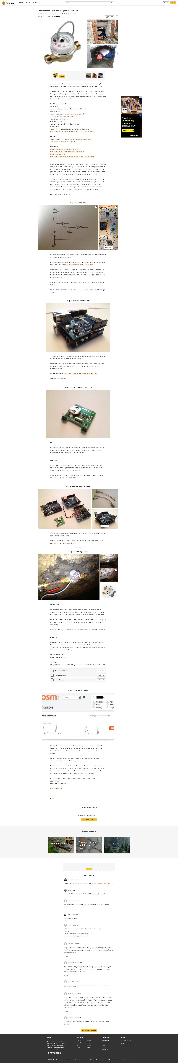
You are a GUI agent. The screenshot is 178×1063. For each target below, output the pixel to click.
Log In (166, 3)
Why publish (105, 1040)
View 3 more (108, 247)
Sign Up (173, 3)
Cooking (89, 1040)
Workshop (79, 1043)
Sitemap (104, 1047)
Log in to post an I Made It (89, 819)
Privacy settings (85, 1060)
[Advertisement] (131, 117)
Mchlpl (69, 981)
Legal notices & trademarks (123, 1060)
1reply (66, 956)
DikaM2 (69, 890)
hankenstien (71, 993)
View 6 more (105, 526)
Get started (105, 1043)
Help (103, 1045)
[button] (116, 16)
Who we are (105, 1049)
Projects (20, 2)
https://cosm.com (56, 789)
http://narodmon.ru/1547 (82, 936)
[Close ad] (140, 97)
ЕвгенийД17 (71, 880)
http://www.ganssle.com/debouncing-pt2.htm (65, 149)
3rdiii (69, 914)
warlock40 (70, 943)
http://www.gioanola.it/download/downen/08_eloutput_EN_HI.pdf (72, 132)
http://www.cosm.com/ (57, 154)
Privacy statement (75, 1060)
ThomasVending (72, 901)
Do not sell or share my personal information (102, 1060)
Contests (28, 2)
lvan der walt (71, 962)
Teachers (35, 2)
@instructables (127, 1040)
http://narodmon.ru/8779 (82, 933)
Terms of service (65, 1060)
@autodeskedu (127, 1044)
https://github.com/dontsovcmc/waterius (102, 883)
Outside (89, 1045)
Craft (78, 1047)
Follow (62, 76)
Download (101, 670)
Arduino (52, 14)
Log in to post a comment (89, 1030)
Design (79, 1045)
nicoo (41, 14)
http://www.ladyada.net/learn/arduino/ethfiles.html (67, 152)
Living (88, 1043)
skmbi (69, 925)
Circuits (46, 14)
